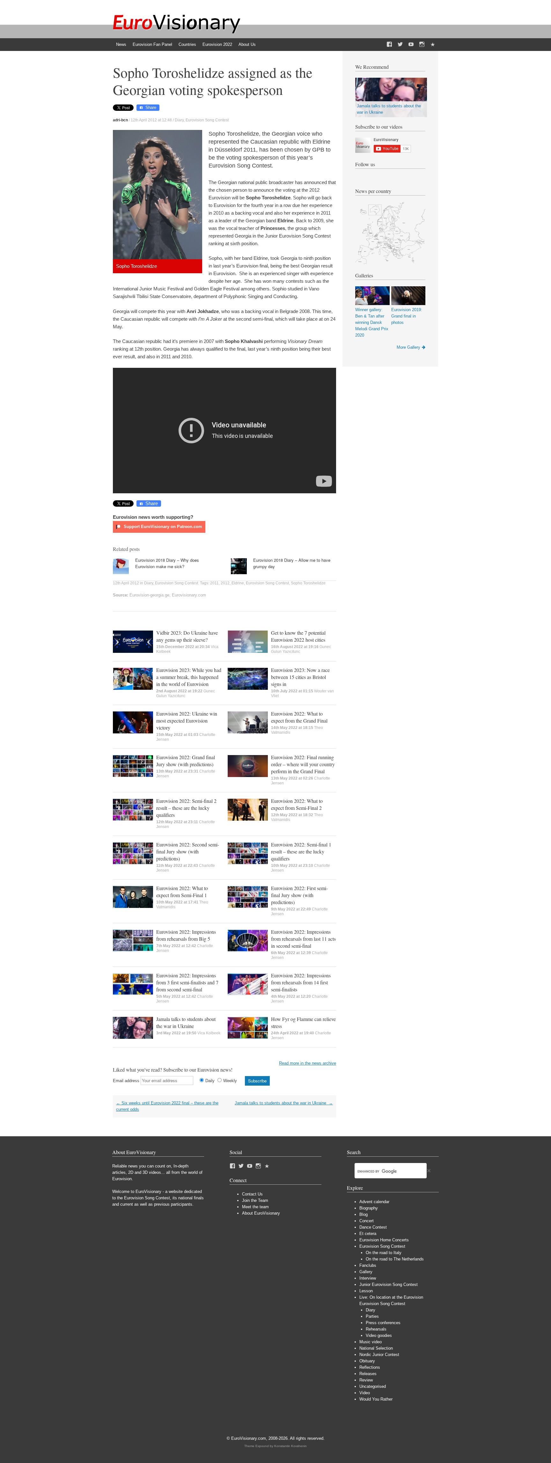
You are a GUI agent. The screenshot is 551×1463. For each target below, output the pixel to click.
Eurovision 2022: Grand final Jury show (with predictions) (185, 760)
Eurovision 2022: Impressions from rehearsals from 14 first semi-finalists (301, 982)
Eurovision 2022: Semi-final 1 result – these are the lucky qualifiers (301, 851)
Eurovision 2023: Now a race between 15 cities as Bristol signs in (300, 677)
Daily (210, 1080)
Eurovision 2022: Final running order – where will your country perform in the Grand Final (303, 764)
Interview (367, 1278)
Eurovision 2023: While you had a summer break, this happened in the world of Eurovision (188, 677)
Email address (126, 1080)
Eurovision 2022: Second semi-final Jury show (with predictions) (187, 851)
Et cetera (367, 1233)
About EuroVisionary (261, 1213)
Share (150, 107)
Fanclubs (367, 1265)
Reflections (369, 1367)
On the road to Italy (383, 1252)
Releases (368, 1373)
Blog (363, 1214)
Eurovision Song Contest (207, 120)
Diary (179, 120)
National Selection (376, 1348)
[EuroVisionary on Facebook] (389, 44)
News (121, 44)
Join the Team (255, 1200)
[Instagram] (421, 44)
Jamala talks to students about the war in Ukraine (186, 1022)
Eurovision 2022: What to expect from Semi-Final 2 (297, 804)
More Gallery (408, 347)
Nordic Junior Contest (379, 1354)
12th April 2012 (126, 583)
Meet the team (255, 1206)
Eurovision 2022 (217, 44)
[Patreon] (432, 44)
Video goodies (379, 1335)
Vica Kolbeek (208, 1033)
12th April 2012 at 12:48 (151, 120)
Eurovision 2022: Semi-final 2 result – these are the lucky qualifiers (186, 807)
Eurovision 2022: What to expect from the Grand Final (299, 717)
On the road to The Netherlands (395, 1259)
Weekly (230, 1080)
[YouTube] (411, 44)
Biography (368, 1208)
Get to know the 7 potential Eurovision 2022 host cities (298, 636)
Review (366, 1380)
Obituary (367, 1361)
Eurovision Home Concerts (384, 1240)
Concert (366, 1220)
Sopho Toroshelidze (308, 583)
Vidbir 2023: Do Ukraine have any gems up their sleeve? (187, 636)
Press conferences (383, 1322)
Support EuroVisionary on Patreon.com (162, 526)
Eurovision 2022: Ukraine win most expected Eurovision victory (186, 720)
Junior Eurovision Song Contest (388, 1284)
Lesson (366, 1290)
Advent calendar (374, 1201)
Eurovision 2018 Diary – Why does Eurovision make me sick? (167, 563)
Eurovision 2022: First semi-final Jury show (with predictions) (299, 895)
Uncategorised (372, 1386)
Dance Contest (373, 1227)
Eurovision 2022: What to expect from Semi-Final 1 (182, 891)
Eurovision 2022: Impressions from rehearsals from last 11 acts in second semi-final (303, 938)
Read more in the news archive (307, 1063)
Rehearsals (376, 1329)
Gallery (365, 1271)
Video (364, 1392)
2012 (225, 583)
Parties (372, 1316)
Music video (370, 1341)
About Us (247, 44)
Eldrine (237, 583)
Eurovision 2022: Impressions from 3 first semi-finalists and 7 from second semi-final (187, 982)
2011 (214, 583)
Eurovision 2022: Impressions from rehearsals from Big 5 (186, 935)
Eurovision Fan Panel (152, 44)
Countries (187, 44)
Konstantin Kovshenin (290, 1446)
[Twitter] (400, 44)
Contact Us (252, 1194)
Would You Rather (376, 1399)
